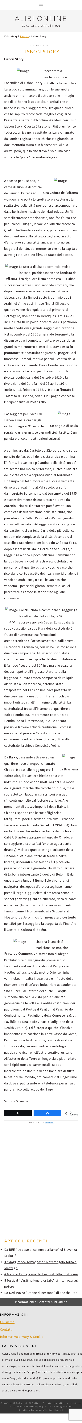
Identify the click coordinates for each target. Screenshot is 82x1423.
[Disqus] (41, 1181)
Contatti (6, 1329)
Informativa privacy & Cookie (21, 1336)
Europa (24, 36)
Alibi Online (41, 18)
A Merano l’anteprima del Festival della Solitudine (41, 1274)
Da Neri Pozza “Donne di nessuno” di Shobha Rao (41, 1293)
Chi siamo (7, 1322)
